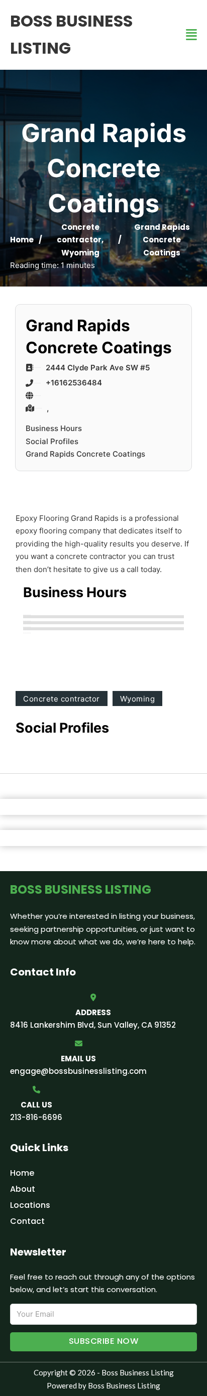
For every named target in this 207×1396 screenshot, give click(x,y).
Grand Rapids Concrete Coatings (85, 454)
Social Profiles (52, 441)
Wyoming (80, 252)
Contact (27, 1221)
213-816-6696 (36, 1117)
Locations (30, 1205)
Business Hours (54, 428)
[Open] (191, 35)
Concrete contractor (61, 699)
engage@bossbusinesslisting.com (78, 1071)
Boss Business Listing (71, 34)
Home (22, 239)
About (22, 1189)
